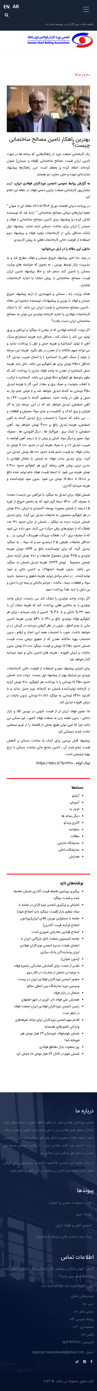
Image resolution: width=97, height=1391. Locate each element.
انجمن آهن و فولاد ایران (73, 1225)
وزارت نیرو (83, 1214)
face (91, 1362)
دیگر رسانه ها (70, 816)
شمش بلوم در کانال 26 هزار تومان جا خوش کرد (47, 1054)
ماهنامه (74, 829)
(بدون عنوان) (70, 959)
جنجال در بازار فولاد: (66, 993)
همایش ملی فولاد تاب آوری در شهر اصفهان (50, 1000)
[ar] (16, 6)
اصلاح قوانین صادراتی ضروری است (55, 932)
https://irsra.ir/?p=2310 (54, 763)
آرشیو (75, 796)
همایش (74, 857)
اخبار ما (74, 809)
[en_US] (7, 6)
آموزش (74, 802)
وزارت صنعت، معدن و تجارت (69, 1203)
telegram (77, 1362)
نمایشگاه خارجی (68, 843)
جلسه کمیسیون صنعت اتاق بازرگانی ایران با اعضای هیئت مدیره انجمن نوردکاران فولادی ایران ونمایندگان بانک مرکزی (49, 945)
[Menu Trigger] (86, 9)
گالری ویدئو (71, 823)
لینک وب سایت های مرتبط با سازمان (64, 1237)
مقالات (74, 836)
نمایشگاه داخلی (68, 850)
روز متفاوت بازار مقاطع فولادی (59, 1047)
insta (84, 1362)
